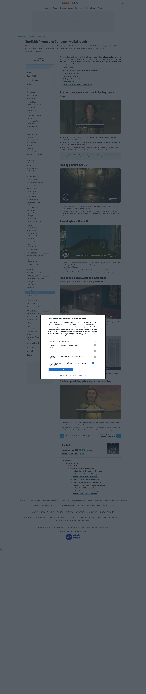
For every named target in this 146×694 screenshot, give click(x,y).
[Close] (102, 318)
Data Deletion (63, 375)
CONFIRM (61, 369)
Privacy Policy (82, 375)
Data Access (73, 375)
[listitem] (73, 341)
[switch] (94, 345)
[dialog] (73, 347)
